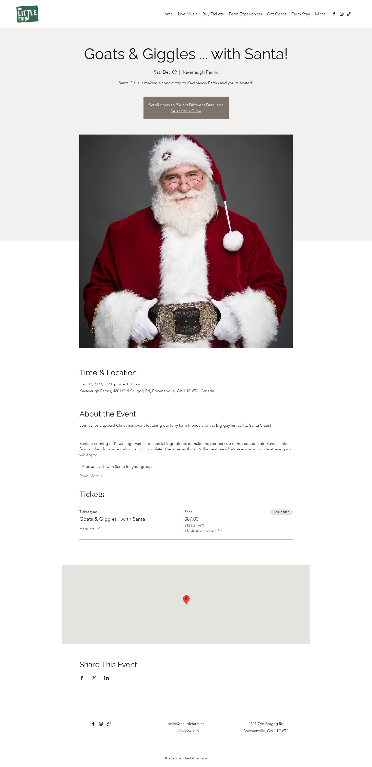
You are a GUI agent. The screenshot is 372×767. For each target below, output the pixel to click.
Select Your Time (186, 110)
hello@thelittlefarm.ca (186, 723)
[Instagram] (341, 13)
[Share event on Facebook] (81, 678)
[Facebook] (334, 13)
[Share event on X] (94, 678)
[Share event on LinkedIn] (106, 678)
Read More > (91, 475)
